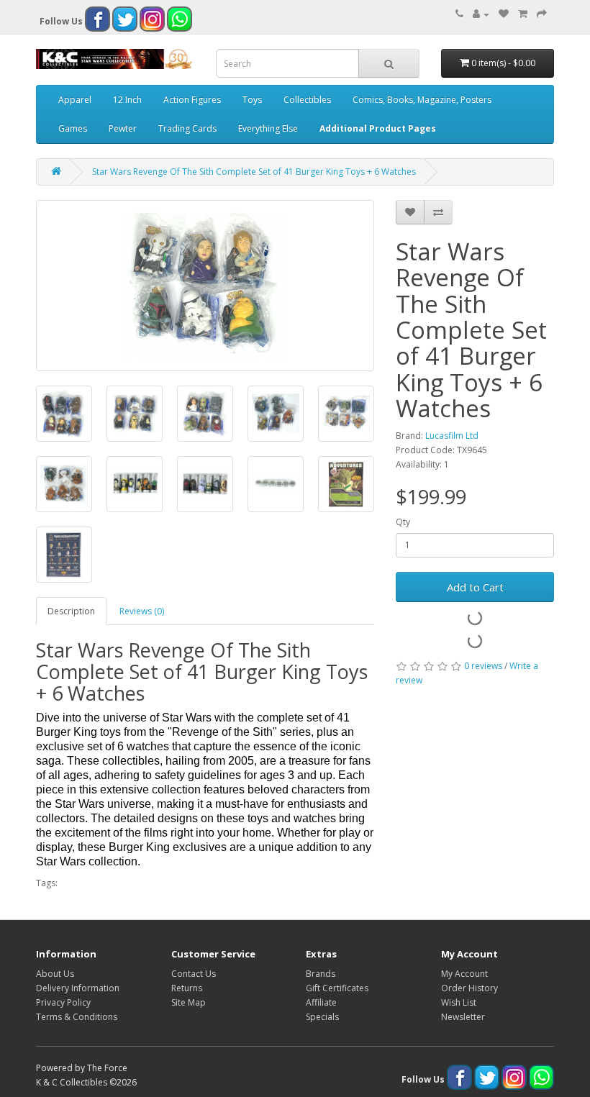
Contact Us (193, 974)
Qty (403, 522)
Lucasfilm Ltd (451, 435)
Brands (320, 974)
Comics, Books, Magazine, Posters (422, 100)
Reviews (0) (141, 611)
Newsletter (463, 1017)
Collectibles (307, 100)
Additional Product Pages (377, 128)
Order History (469, 988)
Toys (252, 100)
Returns (186, 988)
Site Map (188, 1002)
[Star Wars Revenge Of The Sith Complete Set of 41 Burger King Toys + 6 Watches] (205, 285)
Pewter (123, 128)
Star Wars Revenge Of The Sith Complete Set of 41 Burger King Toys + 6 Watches (254, 171)
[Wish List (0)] (504, 14)
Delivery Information (77, 988)
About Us (55, 974)
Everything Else (268, 128)
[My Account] (481, 14)
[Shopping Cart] (522, 14)
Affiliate (321, 1002)
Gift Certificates (337, 988)
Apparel (74, 100)
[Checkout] (542, 14)
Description (71, 611)
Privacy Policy (63, 1002)
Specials (322, 1017)
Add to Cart (475, 587)
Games (72, 128)
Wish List (458, 1002)
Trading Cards (187, 128)
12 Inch (127, 100)
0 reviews (483, 666)
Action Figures (192, 100)
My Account (464, 974)
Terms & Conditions (76, 1017)
